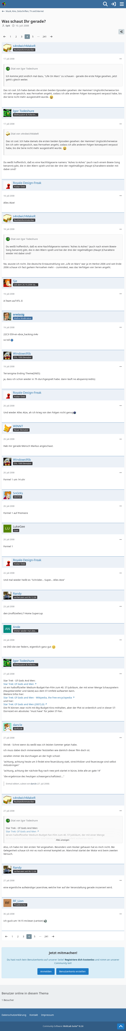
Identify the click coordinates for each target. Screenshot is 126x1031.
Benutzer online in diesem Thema (25, 993)
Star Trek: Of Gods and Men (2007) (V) (23, 704)
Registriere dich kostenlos (79, 959)
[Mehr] (120, 59)
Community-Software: (63, 1026)
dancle (34, 783)
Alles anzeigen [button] (62, 840)
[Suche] (105, 4)
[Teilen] (121, 31)
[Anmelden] (113, 4)
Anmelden (46, 971)
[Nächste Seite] (51, 36)
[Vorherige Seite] (5, 36)
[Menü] (121, 4)
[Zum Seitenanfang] (120, 1026)
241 (45, 36)
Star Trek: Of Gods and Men (18, 684)
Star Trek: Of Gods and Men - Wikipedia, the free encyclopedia (37, 697)
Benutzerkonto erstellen (72, 971)
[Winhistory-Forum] (4, 4)
